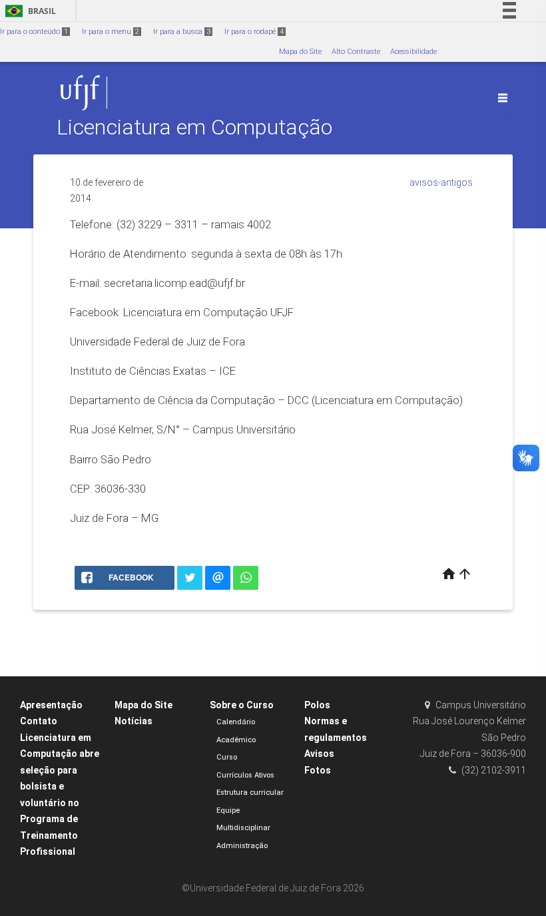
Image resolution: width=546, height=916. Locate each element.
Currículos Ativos (245, 775)
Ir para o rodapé (254, 31)
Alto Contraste (356, 51)
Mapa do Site (300, 51)
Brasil (28, 11)
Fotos (317, 770)
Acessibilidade (413, 51)
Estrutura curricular (250, 792)
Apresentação (51, 705)
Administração (242, 845)
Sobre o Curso (242, 705)
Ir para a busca (181, 31)
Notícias (133, 721)
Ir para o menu (110, 31)
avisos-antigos (441, 182)
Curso (226, 757)
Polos (317, 705)
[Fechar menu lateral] (502, 97)
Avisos (319, 753)
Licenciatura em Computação (194, 127)
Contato (38, 721)
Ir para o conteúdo (34, 31)
